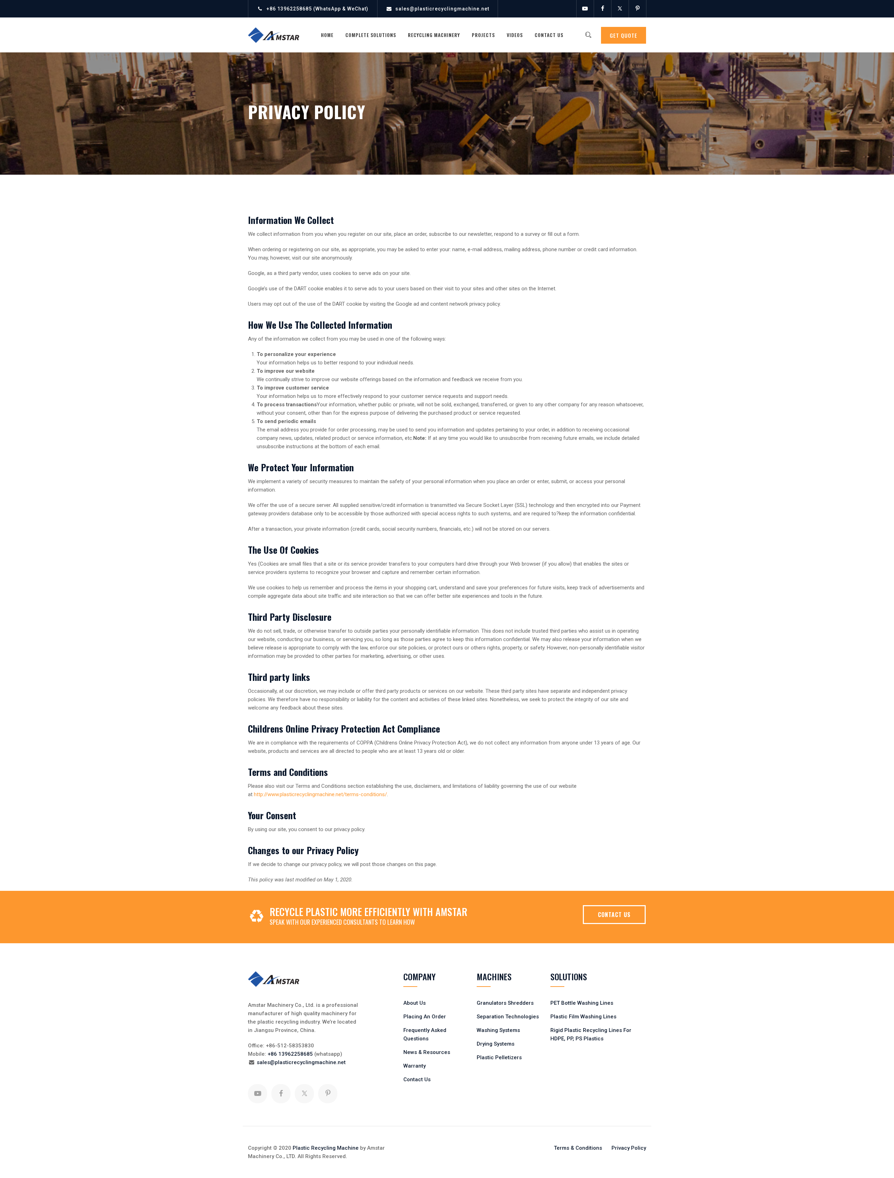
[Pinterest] (637, 8)
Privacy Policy (628, 1148)
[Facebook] (602, 8)
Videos (515, 34)
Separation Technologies (508, 1016)
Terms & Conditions (578, 1148)
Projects (483, 34)
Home (327, 34)
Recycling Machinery (434, 34)
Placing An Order (424, 1016)
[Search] (588, 34)
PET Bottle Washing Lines (581, 1003)
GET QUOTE (623, 35)
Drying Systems (495, 1044)
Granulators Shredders (505, 1003)
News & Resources (426, 1052)
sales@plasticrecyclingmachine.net (442, 9)
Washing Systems (498, 1030)
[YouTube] (585, 8)
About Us (414, 1003)
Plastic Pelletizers (499, 1057)
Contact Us (549, 34)
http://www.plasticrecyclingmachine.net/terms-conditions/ (320, 794)
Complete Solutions (370, 34)
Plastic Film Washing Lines (583, 1016)
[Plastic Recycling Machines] (278, 34)
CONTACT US (614, 914)
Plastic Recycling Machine (326, 1148)
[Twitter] (620, 8)
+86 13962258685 (289, 9)
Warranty (414, 1066)
